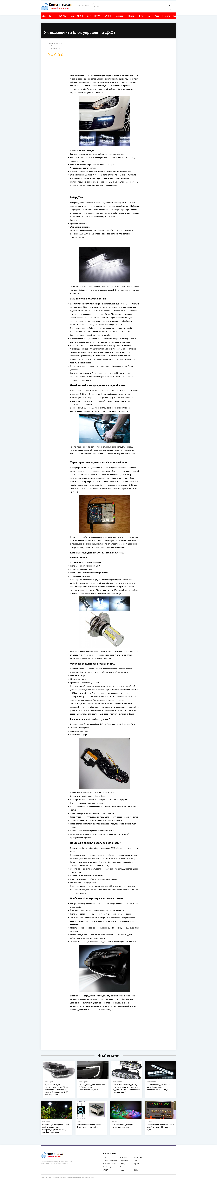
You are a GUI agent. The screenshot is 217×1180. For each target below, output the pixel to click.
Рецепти (166, 16)
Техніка (52, 16)
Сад (72, 16)
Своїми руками (125, 1160)
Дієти (140, 16)
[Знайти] (169, 6)
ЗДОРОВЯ (63, 16)
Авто (157, 16)
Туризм (176, 16)
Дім (44, 16)
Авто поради (138, 1157)
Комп (89, 16)
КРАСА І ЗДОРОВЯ (109, 1164)
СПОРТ (80, 16)
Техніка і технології (110, 1160)
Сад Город (107, 1167)
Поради (131, 16)
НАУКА (97, 16)
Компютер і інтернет (141, 1167)
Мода (149, 16)
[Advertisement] (104, 58)
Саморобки (120, 16)
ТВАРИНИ (108, 16)
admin (58, 46)
